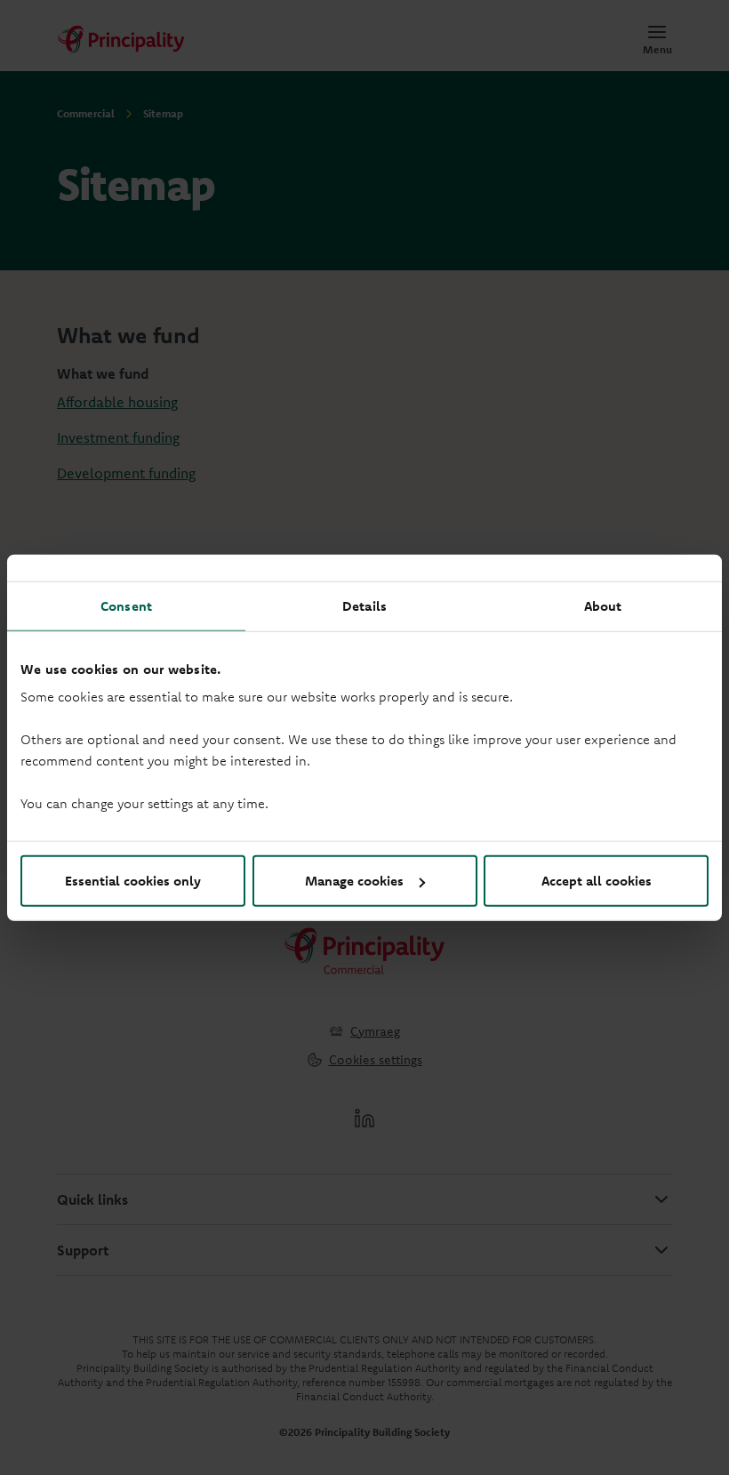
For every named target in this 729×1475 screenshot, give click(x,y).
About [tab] (603, 605)
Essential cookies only (133, 880)
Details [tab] (364, 605)
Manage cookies (354, 880)
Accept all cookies (596, 880)
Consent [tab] (126, 605)
